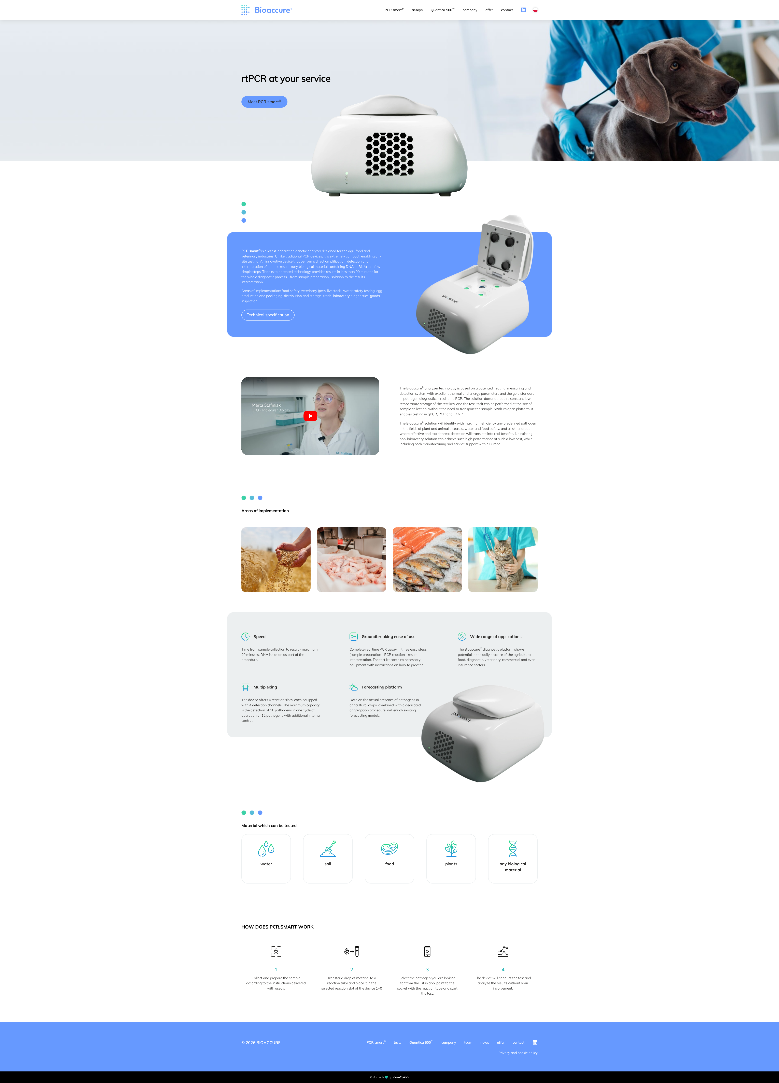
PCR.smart (394, 9)
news (484, 1042)
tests (397, 1042)
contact (507, 10)
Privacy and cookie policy (518, 1053)
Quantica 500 (443, 9)
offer (489, 10)
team (468, 1042)
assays (417, 10)
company (470, 10)
